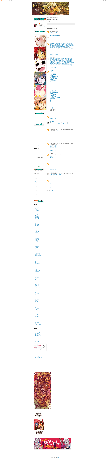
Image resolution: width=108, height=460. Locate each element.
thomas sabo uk (67, 58)
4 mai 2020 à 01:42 (53, 150)
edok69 (51, 142)
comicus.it (36, 240)
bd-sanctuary (37, 224)
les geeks (36, 275)
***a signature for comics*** (39, 357)
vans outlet (55, 47)
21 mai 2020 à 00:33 (53, 158)
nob (35, 292)
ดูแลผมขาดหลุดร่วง (53, 174)
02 (36, 195)
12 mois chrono (37, 206)
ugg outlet (68, 43)
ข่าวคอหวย (51, 157)
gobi (35, 261)
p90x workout (61, 46)
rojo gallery (36, 340)
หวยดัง (51, 117)
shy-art (36, 309)
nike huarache (59, 44)
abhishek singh (37, 207)
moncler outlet (66, 61)
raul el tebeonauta (37, 302)
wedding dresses (63, 47)
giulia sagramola (37, 257)
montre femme (63, 66)
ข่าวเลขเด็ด (51, 156)
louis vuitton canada (65, 60)
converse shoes (67, 66)
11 (35, 177)
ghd (71, 48)
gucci (51, 66)
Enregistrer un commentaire (53, 187)
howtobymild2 (71, 123)
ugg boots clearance (57, 43)
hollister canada (57, 64)
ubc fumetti (36, 318)
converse (53, 59)
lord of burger (37, 277)
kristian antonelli (37, 270)
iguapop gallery (37, 341)
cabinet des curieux (38, 229)
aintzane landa (37, 210)
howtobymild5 (57, 123)
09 (36, 186)
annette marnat (37, 217)
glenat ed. (36, 260)
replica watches (61, 45)
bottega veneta (65, 48)
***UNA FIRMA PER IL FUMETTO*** (38, 353)
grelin (35, 262)
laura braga (36, 272)
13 (35, 174)
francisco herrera (37, 254)
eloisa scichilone (37, 245)
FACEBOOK (36, 249)
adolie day (36, 208)
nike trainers (66, 45)
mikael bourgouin (37, 287)
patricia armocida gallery (38, 335)
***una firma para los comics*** (39, 356)
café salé (36, 230)
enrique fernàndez (37, 246)
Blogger (58, 457)
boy (50, 153)
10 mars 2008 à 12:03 (53, 39)
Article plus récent (50, 189)
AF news (36, 209)
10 (35, 178)
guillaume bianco (37, 263)
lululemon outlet (64, 49)
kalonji (36, 269)
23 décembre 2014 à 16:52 (54, 54)
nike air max (63, 58)
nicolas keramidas (37, 291)
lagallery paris (37, 271)
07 (36, 189)
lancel (65, 59)
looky (35, 276)
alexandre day (37, 211)
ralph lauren (69, 62)
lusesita (36, 329)
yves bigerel (36, 325)
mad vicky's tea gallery (38, 332)
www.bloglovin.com (53, 146)
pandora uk (58, 58)
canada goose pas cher (60, 65)
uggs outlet (55, 44)
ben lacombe (37, 225)
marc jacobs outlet (63, 43)
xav (35, 323)
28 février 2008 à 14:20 (53, 32)
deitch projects (37, 333)
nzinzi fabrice (37, 293)
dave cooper (36, 336)
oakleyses (51, 42)
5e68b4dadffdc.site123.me (54, 147)
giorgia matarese (37, 256)
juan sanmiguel (37, 268)
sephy (35, 307)
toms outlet (67, 59)
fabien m (36, 248)
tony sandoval (37, 316)
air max (65, 64)
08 (35, 181)
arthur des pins (37, 219)
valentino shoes (56, 49)
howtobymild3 (66, 123)
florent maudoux (37, 253)
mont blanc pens (55, 48)
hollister (69, 44)
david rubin (36, 241)
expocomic (36, 247)
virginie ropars (37, 322)
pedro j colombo (37, 299)
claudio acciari (37, 238)
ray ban (53, 62)
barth (35, 223)
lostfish (36, 278)
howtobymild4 (52, 123)
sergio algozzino (37, 308)
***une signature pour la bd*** (39, 355)
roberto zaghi (37, 303)
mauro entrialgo (37, 284)
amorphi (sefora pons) (38, 214)
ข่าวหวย (51, 155)
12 (36, 182)
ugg (58, 59)
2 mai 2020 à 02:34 (53, 118)
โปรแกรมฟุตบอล (52, 137)
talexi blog (36, 314)
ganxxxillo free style (38, 255)
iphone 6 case (65, 62)
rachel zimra (36, 301)
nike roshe (59, 47)
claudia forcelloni (37, 237)
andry (35, 215)
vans (65, 65)
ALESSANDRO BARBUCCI (54, 35)
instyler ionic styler (64, 44)
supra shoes (54, 65)
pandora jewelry (71, 65)
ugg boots (70, 45)
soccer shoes (52, 43)
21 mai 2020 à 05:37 (53, 185)
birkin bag (60, 49)
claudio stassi (37, 239)
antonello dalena (37, 218)
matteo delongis (37, 283)
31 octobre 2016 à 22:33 (53, 111)
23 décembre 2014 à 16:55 (54, 67)
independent (52, 121)
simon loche (36, 310)
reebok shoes (57, 45)
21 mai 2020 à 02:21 (53, 169)
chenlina (51, 70)
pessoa (36, 300)
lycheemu (36, 279)
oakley (56, 62)
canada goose (61, 48)
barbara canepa (37, 222)
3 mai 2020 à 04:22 (53, 139)
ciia (35, 234)
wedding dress (70, 63)
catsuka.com (36, 232)
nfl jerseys (53, 45)
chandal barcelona (37, 334)
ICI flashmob (36, 264)
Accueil (64, 189)
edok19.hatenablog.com (53, 145)
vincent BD (36, 321)
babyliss (69, 48)
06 (36, 190)
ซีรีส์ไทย (60, 174)
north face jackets (56, 46)
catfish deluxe (37, 231)
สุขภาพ (57, 174)
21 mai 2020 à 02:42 (53, 175)
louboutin (58, 66)
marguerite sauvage (38, 280)
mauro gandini (37, 285)
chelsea (57, 130)
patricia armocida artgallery (39, 298)
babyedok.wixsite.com (53, 148)
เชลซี (50, 132)
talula (35, 315)
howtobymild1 (61, 123)
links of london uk (59, 62)
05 (36, 191)
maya (35, 286)
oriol (35, 294)
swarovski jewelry (60, 63)
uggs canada (55, 58)
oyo (35, 295)
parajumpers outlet (55, 61)
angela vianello (37, 216)
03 (36, 194)
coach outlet (62, 64)
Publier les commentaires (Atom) (57, 190)
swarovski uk (61, 59)
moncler (51, 58)
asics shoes (51, 49)
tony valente (36, 317)
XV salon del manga (38, 324)
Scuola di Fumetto (37, 306)
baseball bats (59, 60)
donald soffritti (37, 242)
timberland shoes (60, 61)
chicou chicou (37, 233)
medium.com (52, 149)
